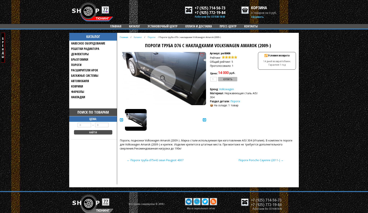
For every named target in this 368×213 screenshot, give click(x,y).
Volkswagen (226, 89)
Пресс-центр (228, 26)
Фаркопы (77, 92)
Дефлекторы (80, 54)
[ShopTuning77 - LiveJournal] (197, 204)
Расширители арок (84, 70)
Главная (115, 26)
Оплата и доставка (198, 26)
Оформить (257, 17)
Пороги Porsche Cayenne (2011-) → (260, 160)
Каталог (134, 26)
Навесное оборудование (88, 43)
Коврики (77, 86)
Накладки (78, 97)
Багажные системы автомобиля (84, 78)
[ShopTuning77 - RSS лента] (213, 204)
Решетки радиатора (85, 49)
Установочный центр (162, 26)
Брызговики (79, 59)
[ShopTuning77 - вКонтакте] (188, 204)
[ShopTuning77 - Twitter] (205, 204)
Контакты (251, 26)
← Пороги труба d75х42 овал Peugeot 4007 (155, 160)
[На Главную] (92, 20)
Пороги (76, 65)
